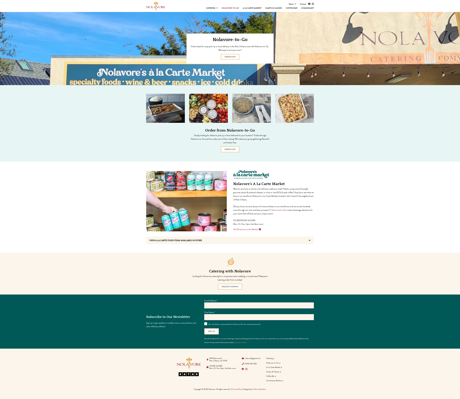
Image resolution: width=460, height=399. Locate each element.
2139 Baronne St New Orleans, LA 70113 (218, 359)
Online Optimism (259, 389)
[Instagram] (313, 4)
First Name (209, 312)
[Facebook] (309, 4)
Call (272, 210)
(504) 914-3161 (251, 363)
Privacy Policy (236, 389)
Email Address (211, 300)
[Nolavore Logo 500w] (155, 6)
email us (280, 210)
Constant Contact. (240, 342)
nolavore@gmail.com (252, 358)
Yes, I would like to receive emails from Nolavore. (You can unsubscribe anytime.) (234, 324)
